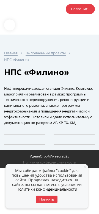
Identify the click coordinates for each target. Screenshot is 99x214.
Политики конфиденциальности (46, 189)
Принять (46, 199)
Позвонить (80, 8)
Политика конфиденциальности (49, 162)
